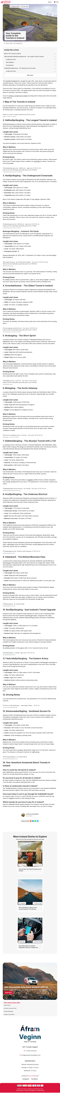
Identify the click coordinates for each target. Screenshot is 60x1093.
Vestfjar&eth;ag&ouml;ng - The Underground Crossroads (19, 68)
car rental (32, 1076)
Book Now (8, 992)
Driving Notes (9, 65)
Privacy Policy (19, 1090)
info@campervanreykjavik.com (31, 1055)
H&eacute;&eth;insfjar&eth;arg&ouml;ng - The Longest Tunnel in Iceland (24, 56)
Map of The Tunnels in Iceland (12, 53)
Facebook (34, 1079)
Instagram (25, 1079)
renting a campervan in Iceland (18, 96)
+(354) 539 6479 (31, 1051)
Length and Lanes (11, 59)
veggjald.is (30, 480)
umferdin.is (37, 161)
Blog (11, 43)
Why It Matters (10, 62)
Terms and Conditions (30, 1090)
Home (7, 43)
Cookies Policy (40, 1090)
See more (30, 75)
